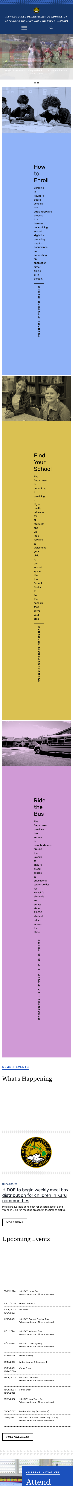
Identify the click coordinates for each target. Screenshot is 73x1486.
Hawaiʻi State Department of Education (36, 16)
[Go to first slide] (69, 56)
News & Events (15, 1067)
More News (14, 1222)
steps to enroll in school (39, 312)
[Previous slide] (4, 56)
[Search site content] (51, 26)
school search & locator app (39, 654)
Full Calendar (17, 1437)
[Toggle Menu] (24, 27)
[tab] (35, 83)
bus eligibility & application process (39, 979)
